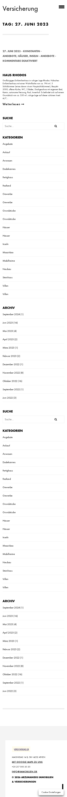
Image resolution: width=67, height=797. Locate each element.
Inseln (33, 56)
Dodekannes (9, 169)
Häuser (23, 56)
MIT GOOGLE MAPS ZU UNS (27, 761)
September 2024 (11, 314)
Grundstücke (9, 210)
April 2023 (8, 339)
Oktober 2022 (10, 381)
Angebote (9, 56)
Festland (7, 185)
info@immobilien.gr (24, 771)
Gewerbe (7, 194)
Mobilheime (9, 260)
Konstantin (31, 51)
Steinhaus (7, 277)
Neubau (7, 269)
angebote (47, 56)
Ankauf (6, 152)
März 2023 (8, 347)
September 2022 (11, 389)
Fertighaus (8, 177)
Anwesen (7, 160)
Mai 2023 (8, 331)
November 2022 (11, 372)
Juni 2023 (8, 322)
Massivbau (8, 252)
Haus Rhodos (14, 75)
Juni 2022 (8, 397)
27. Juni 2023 (12, 51)
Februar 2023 (10, 356)
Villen (5, 285)
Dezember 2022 (11, 364)
